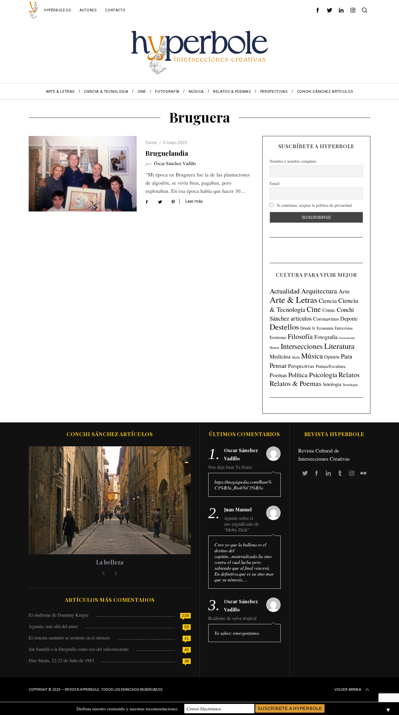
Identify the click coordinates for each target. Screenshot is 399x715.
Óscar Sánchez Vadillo (175, 163)
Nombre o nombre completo (293, 161)
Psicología (323, 374)
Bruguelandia (166, 153)
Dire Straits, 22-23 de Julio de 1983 (61, 660)
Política (298, 374)
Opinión (331, 357)
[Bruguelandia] (83, 174)
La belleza (109, 562)
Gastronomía (347, 338)
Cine (314, 309)
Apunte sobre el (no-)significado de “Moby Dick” (241, 524)
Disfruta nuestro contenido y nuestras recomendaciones (127, 708)
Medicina (280, 356)
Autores (87, 10)
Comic (151, 142)
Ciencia (328, 301)
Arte (344, 291)
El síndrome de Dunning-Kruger (59, 615)
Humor (274, 347)
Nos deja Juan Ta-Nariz (230, 467)
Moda (296, 357)
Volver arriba (347, 690)
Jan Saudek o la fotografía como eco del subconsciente (79, 649)
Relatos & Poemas (295, 383)
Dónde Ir (307, 328)
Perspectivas (301, 365)
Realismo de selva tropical (232, 618)
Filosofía (300, 336)
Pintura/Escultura (331, 366)
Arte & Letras (293, 299)
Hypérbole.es (57, 10)
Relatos (349, 374)
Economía (325, 328)
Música (312, 356)
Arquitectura (319, 291)
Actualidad (285, 291)
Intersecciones (302, 346)
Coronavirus (326, 318)
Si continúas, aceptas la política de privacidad (313, 205)
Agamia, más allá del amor (53, 626)
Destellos (284, 326)
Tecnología (350, 384)
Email (275, 183)
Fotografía (325, 336)
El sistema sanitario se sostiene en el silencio (69, 637)
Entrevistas (344, 328)
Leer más (194, 201)
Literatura (339, 346)
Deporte (349, 318)
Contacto (115, 10)
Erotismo (278, 337)
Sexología (332, 384)
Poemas (278, 375)
